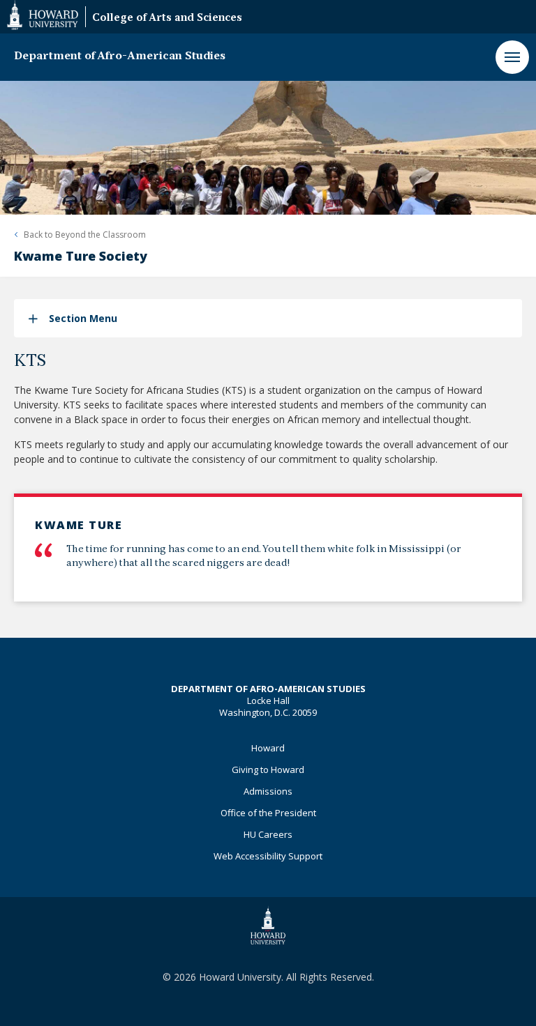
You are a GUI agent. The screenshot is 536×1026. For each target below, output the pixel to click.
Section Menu (83, 318)
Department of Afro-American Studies (119, 56)
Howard (268, 748)
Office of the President (268, 812)
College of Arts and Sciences (167, 18)
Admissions (268, 791)
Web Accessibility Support (268, 856)
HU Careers (268, 834)
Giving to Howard (268, 769)
